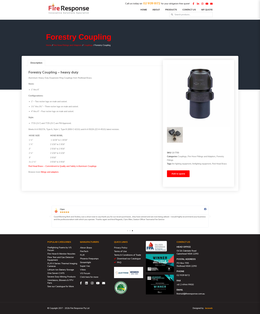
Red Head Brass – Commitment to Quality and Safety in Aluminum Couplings (62, 166)
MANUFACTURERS (89, 242)
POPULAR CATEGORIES (59, 242)
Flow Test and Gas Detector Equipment (60, 258)
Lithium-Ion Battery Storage (60, 270)
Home (143, 10)
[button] (50, 216)
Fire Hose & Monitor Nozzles (61, 254)
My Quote (207, 10)
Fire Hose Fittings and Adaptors (67, 45)
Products (171, 10)
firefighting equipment (201, 164)
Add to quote (178, 174)
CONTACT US (183, 242)
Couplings (88, 45)
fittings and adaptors (50, 172)
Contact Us (189, 10)
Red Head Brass (219, 164)
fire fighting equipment (181, 164)
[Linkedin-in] (198, 3)
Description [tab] (36, 63)
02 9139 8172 (151, 3)
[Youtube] (207, 3)
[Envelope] (211, 3)
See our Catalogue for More (60, 286)
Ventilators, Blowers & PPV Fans (60, 281)
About (156, 10)
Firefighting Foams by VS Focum (59, 248)
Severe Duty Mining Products (61, 277)
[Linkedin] (86, 283)
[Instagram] (202, 3)
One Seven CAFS (55, 273)
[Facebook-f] (193, 3)
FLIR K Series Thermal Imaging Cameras (62, 264)
